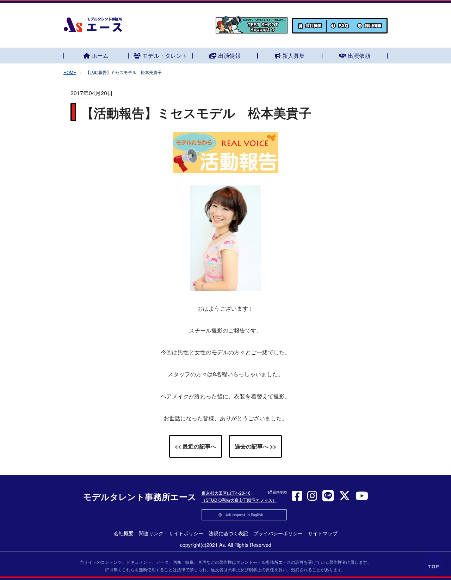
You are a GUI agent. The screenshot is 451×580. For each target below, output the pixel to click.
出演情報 (229, 55)
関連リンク (151, 533)
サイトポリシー (186, 533)
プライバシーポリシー (278, 533)
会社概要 (124, 533)
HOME (69, 72)
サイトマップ (323, 533)
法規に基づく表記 (228, 533)
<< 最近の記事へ (195, 446)
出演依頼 (359, 55)
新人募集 (293, 55)
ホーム (100, 55)
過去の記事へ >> (255, 446)
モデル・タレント (164, 55)
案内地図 (279, 492)
